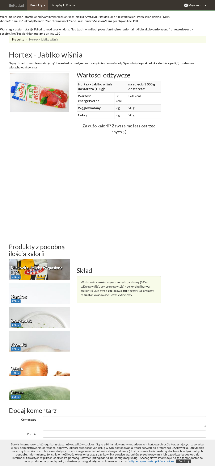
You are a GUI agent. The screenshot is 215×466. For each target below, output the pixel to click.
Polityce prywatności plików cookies (150, 461)
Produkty (36, 5)
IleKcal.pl (16, 5)
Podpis (32, 434)
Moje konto (196, 5)
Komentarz (29, 419)
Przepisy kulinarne (63, 5)
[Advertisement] (39, 180)
